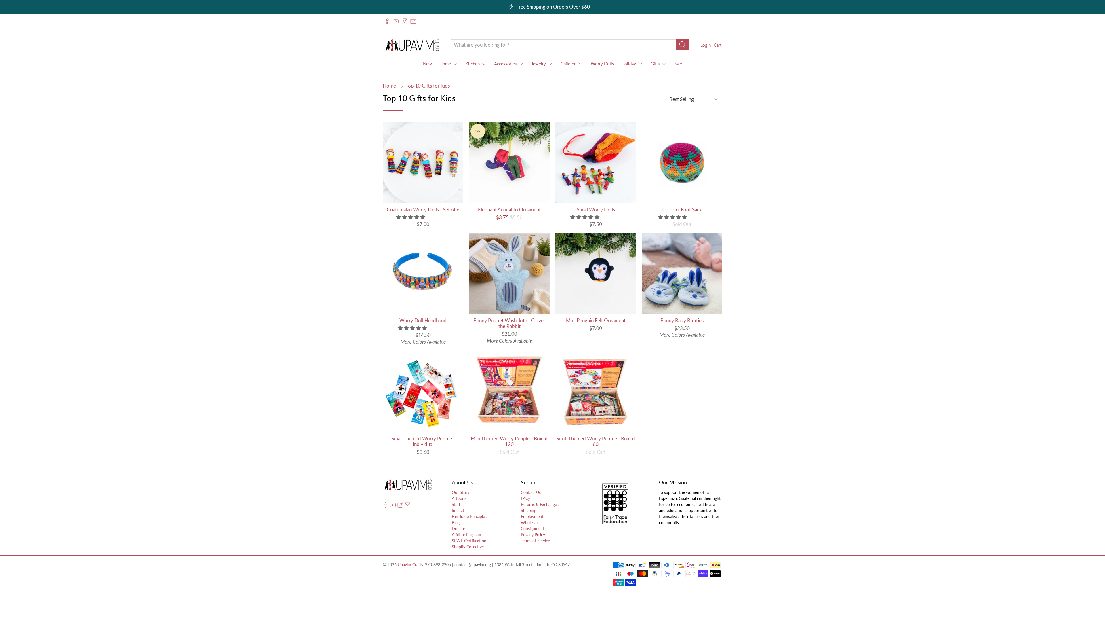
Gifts (655, 63)
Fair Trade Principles (469, 516)
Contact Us (531, 492)
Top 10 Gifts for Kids (428, 85)
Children (568, 63)
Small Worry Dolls (596, 209)
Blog (456, 522)
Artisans (459, 498)
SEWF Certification (469, 540)
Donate (458, 528)
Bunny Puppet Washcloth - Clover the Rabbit (509, 323)
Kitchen (472, 63)
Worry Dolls (602, 63)
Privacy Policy (533, 534)
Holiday (628, 63)
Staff (456, 504)
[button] (410, 217)
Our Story (460, 492)
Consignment (532, 528)
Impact (458, 510)
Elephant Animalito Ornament (509, 209)
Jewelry (538, 63)
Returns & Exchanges (540, 504)
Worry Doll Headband (423, 320)
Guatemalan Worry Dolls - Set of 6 (423, 209)
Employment (532, 516)
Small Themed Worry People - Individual (423, 441)
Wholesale (530, 522)
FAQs (525, 498)
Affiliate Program (466, 534)
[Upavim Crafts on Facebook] (387, 21)
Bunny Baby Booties (682, 320)
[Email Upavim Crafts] (413, 21)
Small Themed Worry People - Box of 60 (595, 441)
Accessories (505, 63)
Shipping (528, 510)
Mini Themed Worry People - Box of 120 (509, 441)
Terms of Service (535, 540)
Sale (678, 63)
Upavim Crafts (410, 564)
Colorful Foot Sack (682, 209)
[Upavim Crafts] (412, 45)
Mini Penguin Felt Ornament (596, 320)
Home (445, 63)
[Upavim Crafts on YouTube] (396, 21)
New (427, 63)
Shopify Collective (468, 546)
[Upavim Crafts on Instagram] (404, 21)
